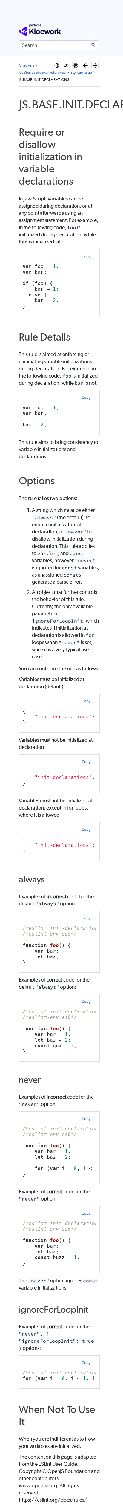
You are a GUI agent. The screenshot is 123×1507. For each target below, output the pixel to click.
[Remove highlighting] (66, 65)
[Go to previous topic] (85, 65)
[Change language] (56, 65)
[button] (93, 45)
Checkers (26, 65)
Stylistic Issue (81, 72)
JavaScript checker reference (42, 72)
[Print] (75, 65)
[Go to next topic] (95, 65)
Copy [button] (86, 256)
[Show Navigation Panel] (96, 30)
